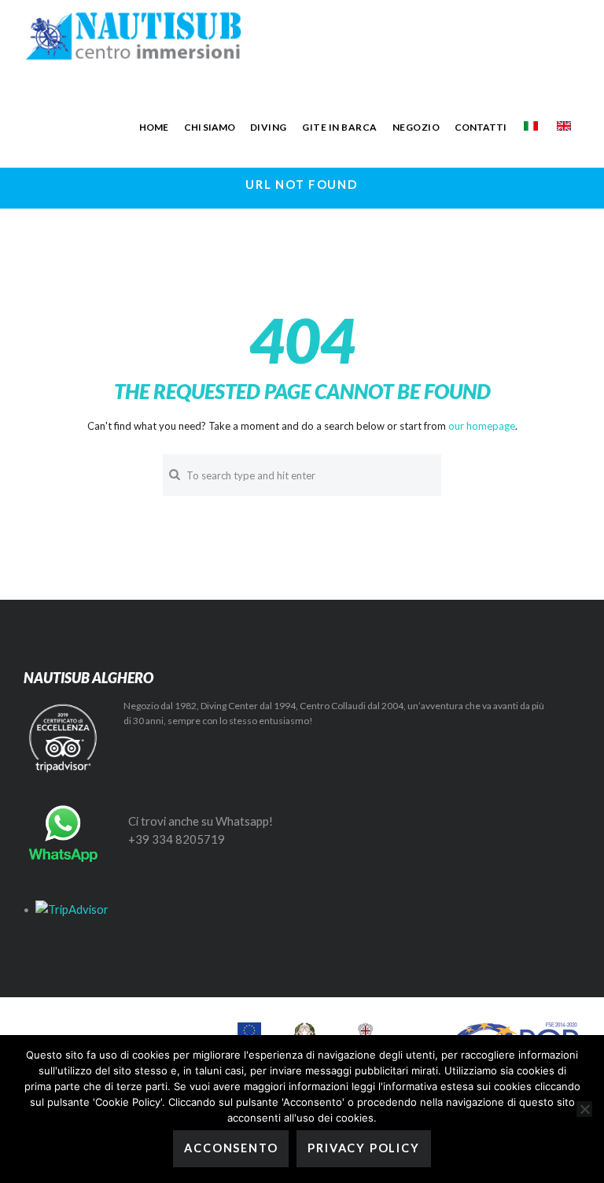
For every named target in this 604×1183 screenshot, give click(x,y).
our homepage (481, 426)
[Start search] (174, 474)
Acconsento (231, 1148)
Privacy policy (363, 1148)
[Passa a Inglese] (563, 126)
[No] (584, 1109)
